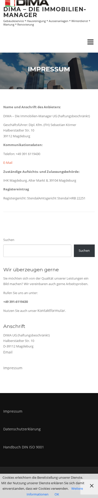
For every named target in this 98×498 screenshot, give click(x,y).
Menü (90, 42)
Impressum (12, 367)
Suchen (8, 239)
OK (57, 494)
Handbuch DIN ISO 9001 (23, 447)
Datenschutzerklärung (22, 429)
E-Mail (7, 162)
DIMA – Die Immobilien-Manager (44, 12)
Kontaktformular (51, 310)
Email (8, 352)
